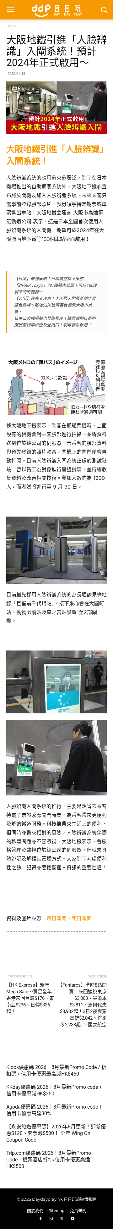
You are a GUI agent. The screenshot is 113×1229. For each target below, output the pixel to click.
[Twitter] (62, 1219)
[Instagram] (51, 1219)
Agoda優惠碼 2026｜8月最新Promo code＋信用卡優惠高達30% (54, 1110)
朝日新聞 (82, 918)
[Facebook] (40, 1219)
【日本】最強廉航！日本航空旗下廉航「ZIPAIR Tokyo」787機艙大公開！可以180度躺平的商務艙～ (55, 285)
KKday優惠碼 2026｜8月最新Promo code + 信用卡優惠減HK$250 (54, 1090)
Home (11, 26)
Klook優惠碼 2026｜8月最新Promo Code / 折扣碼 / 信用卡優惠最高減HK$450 (56, 1070)
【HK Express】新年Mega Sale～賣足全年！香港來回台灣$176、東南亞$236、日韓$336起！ (31, 998)
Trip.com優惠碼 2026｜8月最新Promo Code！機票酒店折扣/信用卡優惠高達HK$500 (48, 1159)
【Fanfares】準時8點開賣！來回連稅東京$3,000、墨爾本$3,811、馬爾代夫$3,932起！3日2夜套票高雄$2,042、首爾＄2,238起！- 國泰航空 (82, 1004)
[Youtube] (72, 1219)
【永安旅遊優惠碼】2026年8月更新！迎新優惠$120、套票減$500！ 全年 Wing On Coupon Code (56, 1133)
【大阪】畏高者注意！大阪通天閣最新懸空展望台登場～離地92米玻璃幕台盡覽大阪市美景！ (55, 305)
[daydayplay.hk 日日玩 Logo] (56, 9)
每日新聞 (56, 918)
